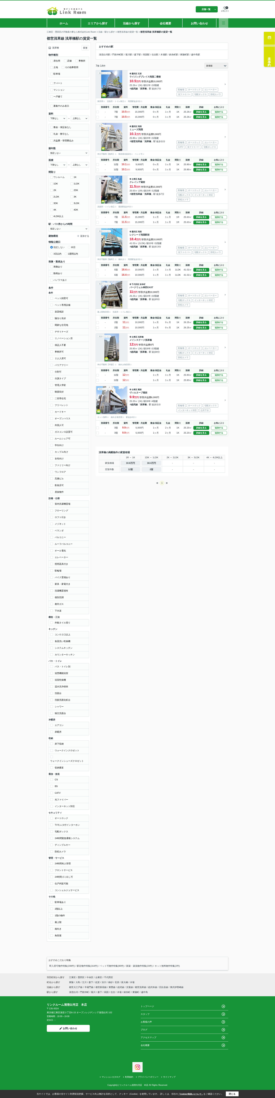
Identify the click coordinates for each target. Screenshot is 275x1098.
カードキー (60, 412)
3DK (55, 203)
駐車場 (56, 74)
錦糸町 (127, 992)
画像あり (57, 266)
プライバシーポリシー (148, 1077)
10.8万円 (130, 463)
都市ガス (59, 604)
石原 (140, 74)
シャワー (59, 706)
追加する (219, 112)
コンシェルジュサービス (67, 890)
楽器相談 (59, 311)
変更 (85, 48)
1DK (55, 183)
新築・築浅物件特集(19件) (139, 966)
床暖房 (58, 732)
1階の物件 (60, 915)
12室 (130, 469)
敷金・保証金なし (62, 127)
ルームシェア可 (62, 438)
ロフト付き (60, 517)
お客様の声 (146, 1022)
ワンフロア (60, 472)
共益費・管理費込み (63, 140)
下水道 (58, 610)
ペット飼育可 (61, 298)
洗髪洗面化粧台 (62, 700)
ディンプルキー (62, 845)
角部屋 (58, 935)
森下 (91, 982)
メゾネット (60, 524)
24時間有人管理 (63, 863)
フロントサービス (64, 870)
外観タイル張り (62, 622)
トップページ (147, 1006)
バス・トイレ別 (62, 666)
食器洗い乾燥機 (62, 641)
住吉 (113, 992)
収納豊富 (59, 767)
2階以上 (59, 909)
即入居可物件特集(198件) (62, 966)
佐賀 (97, 982)
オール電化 (60, 550)
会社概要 (165, 23)
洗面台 (58, 693)
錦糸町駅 (173, 54)
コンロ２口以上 (62, 634)
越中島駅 (195, 54)
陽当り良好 (60, 318)
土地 (55, 67)
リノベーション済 (64, 338)
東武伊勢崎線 (176, 987)
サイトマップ (169, 1077)
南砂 (110, 982)
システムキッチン (64, 648)
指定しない (59, 247)
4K (54, 209)
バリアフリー (61, 365)
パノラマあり (60, 280)
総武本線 (153, 987)
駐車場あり (60, 902)
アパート (57, 83)
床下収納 (59, 743)
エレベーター (61, 557)
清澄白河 (73, 992)
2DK (76, 190)
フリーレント (61, 405)
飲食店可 (59, 485)
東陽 (71, 982)
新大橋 (125, 982)
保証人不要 (60, 345)
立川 (84, 982)
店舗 (69, 60)
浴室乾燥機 (60, 680)
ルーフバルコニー (64, 544)
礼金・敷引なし (61, 134)
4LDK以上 (58, 216)
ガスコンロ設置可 (64, 432)
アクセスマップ (148, 1037)
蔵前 (140, 389)
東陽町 (135, 992)
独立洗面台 (60, 713)
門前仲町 (84, 992)
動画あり (57, 273)
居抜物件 (59, 492)
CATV (57, 793)
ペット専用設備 (62, 305)
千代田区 (135, 284)
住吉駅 (155, 54)
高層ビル (59, 478)
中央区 (90, 977)
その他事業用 (71, 67)
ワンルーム (59, 177)
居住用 (56, 60)
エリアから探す (98, 23)
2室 (151, 469)
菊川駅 (128, 54)
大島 (78, 982)
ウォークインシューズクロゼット (67, 761)
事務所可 (59, 351)
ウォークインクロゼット (67, 750)
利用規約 (129, 1077)
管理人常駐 (60, 385)
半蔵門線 (89, 987)
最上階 (58, 922)
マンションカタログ (111, 1077)
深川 (104, 982)
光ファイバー (61, 799)
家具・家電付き (62, 584)
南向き (58, 929)
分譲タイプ (60, 378)
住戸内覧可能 (61, 883)
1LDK (76, 183)
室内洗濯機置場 (62, 504)
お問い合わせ (199, 23)
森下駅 (137, 54)
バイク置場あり (62, 577)
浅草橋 (143, 88)
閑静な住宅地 (61, 325)
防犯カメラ (60, 851)
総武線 (134, 88)
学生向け (59, 445)
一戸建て (57, 96)
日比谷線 (164, 987)
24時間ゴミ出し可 (64, 877)
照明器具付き (61, 564)
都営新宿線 (101, 987)
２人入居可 (60, 358)
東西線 (112, 987)
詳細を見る (201, 112)
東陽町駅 (184, 54)
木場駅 (163, 54)
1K (75, 177)
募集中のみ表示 (61, 106)
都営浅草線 (136, 141)
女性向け (59, 458)
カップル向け (61, 452)
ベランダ (59, 530)
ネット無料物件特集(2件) (167, 966)
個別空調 (59, 597)
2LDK (56, 196)
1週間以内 (73, 253)
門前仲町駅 (117, 54)
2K (54, 190)
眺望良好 (59, 391)
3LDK (76, 203)
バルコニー (60, 537)
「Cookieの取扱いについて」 (190, 1094)
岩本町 (142, 284)
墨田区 (134, 74)
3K (75, 196)
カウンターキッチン (65, 654)
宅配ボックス (61, 831)
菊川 (93, 992)
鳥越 (140, 179)
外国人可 (59, 425)
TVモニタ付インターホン (67, 825)
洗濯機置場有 (61, 590)
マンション (59, 90)
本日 (73, 247)
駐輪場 (58, 570)
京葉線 (130, 987)
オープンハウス (62, 418)
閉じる (232, 1094)
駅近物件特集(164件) (87, 966)
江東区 (72, 977)
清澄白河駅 (104, 54)
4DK (76, 209)
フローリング (61, 510)
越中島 (144, 992)
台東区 (134, 179)
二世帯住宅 (60, 398)
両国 (140, 126)
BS (56, 786)
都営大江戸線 (76, 987)
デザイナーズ (61, 331)
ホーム (64, 23)
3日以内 (57, 253)
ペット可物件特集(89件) (112, 966)
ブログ (144, 1029)
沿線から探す (131, 23)
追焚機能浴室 (61, 673)
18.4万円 (151, 463)
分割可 (58, 371)
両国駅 (146, 54)
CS (56, 779)
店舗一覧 (206, 9)
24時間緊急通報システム (67, 838)
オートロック (61, 818)
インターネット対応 (65, 806)
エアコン (59, 725)
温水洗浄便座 (61, 686)
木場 (132, 982)
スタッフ (145, 1014)
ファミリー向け (62, 465)
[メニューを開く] (223, 23)
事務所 (82, 60)
